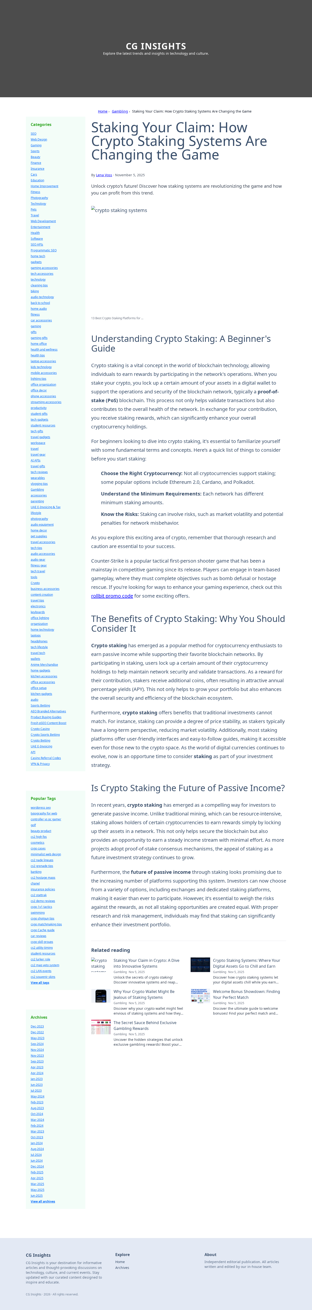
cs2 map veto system (45, 965)
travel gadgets (40, 437)
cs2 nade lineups (42, 860)
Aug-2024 (37, 1149)
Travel (35, 215)
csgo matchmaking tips (46, 924)
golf (33, 825)
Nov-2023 (37, 1055)
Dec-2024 (37, 1166)
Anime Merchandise (44, 665)
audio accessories (43, 554)
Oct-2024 (37, 1114)
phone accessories (43, 396)
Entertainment (40, 227)
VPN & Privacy (40, 764)
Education (37, 180)
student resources (43, 425)
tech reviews (39, 472)
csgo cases (38, 848)
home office (39, 344)
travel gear (38, 454)
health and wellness (44, 349)
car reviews (38, 936)
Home (102, 111)
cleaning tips (39, 285)
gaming (36, 326)
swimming (38, 913)
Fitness (35, 192)
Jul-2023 (36, 1091)
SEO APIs (37, 244)
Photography (39, 198)
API (33, 752)
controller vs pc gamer (46, 819)
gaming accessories (44, 268)
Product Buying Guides (46, 717)
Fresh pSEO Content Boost (48, 723)
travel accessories (43, 542)
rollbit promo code (112, 596)
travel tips (37, 600)
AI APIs (35, 460)
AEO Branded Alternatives (48, 711)
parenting (37, 501)
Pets (34, 209)
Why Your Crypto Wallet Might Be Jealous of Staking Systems (144, 994)
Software (37, 239)
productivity (39, 408)
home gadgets (40, 670)
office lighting (40, 618)
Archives (122, 1267)
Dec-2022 (37, 1032)
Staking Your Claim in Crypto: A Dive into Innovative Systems (146, 963)
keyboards (38, 612)
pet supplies (39, 536)
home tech (38, 256)
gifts (34, 332)
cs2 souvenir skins (43, 977)
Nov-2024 (37, 1050)
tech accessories (42, 274)
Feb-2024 (37, 1126)
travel (35, 449)
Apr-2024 (37, 1073)
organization (39, 624)
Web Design (39, 139)
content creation (42, 595)
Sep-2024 (37, 1044)
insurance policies (43, 889)
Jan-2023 (37, 1079)
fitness (35, 314)
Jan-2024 (37, 1143)
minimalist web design (46, 854)
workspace (38, 443)
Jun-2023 (37, 1085)
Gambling (120, 111)
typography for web (44, 813)
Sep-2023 (37, 1061)
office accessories (43, 682)
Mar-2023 (37, 1131)
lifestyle (36, 513)
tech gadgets (39, 419)
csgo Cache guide (43, 930)
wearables (38, 478)
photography (39, 519)
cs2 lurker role (40, 959)
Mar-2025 (37, 1184)
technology (38, 279)
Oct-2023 (37, 1137)
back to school (40, 303)
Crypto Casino (40, 729)
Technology (38, 204)
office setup (39, 688)
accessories (39, 495)
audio (34, 700)
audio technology (42, 297)
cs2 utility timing (42, 948)
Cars (34, 174)
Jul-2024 (36, 1155)
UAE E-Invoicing (41, 746)
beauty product (41, 831)
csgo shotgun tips (42, 918)
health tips (38, 355)
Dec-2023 (37, 1026)
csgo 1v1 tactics (41, 907)
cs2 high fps (39, 837)
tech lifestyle (39, 647)
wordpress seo (41, 807)
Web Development (43, 221)
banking (36, 872)
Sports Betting (40, 705)
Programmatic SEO (44, 250)
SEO (33, 134)
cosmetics (37, 843)
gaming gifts (39, 338)
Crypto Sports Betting (45, 735)
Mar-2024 (37, 1120)
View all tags (40, 983)
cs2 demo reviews (43, 901)
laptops (36, 635)
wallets (35, 659)
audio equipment (42, 524)
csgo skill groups (42, 942)
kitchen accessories (44, 676)
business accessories (45, 589)
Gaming (36, 145)
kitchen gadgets (41, 694)
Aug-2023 (37, 1108)
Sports (35, 151)
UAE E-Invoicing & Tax (45, 507)
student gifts (39, 414)
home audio (39, 309)
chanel (35, 883)
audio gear (38, 560)
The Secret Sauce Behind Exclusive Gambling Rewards (145, 1025)
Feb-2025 (37, 1172)
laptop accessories (43, 361)
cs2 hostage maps (43, 878)
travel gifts (38, 466)
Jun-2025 (37, 1196)
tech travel (38, 571)
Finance (36, 163)
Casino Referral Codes (46, 758)
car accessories (41, 320)
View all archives (43, 1201)
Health (35, 233)
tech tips (36, 548)
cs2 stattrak (39, 895)
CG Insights (156, 46)
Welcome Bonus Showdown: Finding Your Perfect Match (246, 994)
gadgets (36, 262)
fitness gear (39, 565)
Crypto (35, 583)
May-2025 (37, 1190)
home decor (39, 530)
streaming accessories (46, 402)
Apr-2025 (37, 1178)
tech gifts (37, 431)
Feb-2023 (37, 1102)
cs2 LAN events (41, 971)
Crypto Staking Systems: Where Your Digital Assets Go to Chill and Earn (246, 963)
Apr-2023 (37, 1067)
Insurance (37, 169)
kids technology (41, 367)
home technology (42, 630)
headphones (39, 641)
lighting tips (38, 379)
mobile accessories (44, 373)
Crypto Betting (40, 740)
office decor (39, 390)
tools (34, 577)
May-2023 (37, 1038)
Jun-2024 (37, 1161)
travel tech (38, 653)
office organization (43, 384)
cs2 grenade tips (42, 866)
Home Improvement (44, 186)
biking (35, 291)
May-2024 (37, 1096)
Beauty (35, 157)
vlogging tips (39, 484)
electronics (38, 606)
